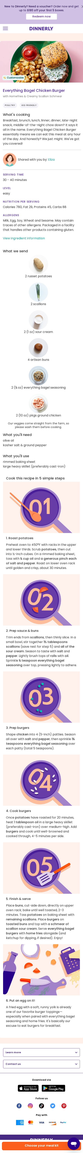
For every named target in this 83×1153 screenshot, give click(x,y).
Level (7, 188)
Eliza (51, 159)
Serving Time (13, 175)
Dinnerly (41, 28)
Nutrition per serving (21, 202)
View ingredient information (24, 238)
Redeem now (41, 16)
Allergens (11, 215)
